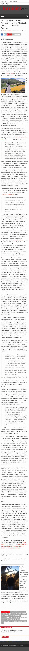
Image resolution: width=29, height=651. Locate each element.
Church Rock (5, 613)
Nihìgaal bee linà (10, 546)
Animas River (13, 612)
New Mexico (16, 619)
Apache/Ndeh (22, 612)
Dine (11, 613)
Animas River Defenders (14, 548)
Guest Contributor (7, 30)
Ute (2, 623)
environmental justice (8, 615)
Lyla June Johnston (10, 73)
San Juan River (6, 621)
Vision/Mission (4, 1)
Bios (11, 1)
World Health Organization (7, 194)
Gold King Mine (15, 617)
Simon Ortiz (14, 621)
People (15, 1)
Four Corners (5, 617)
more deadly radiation (17, 240)
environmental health (20, 613)
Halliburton (23, 617)
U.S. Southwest (22, 621)
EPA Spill (17, 615)
